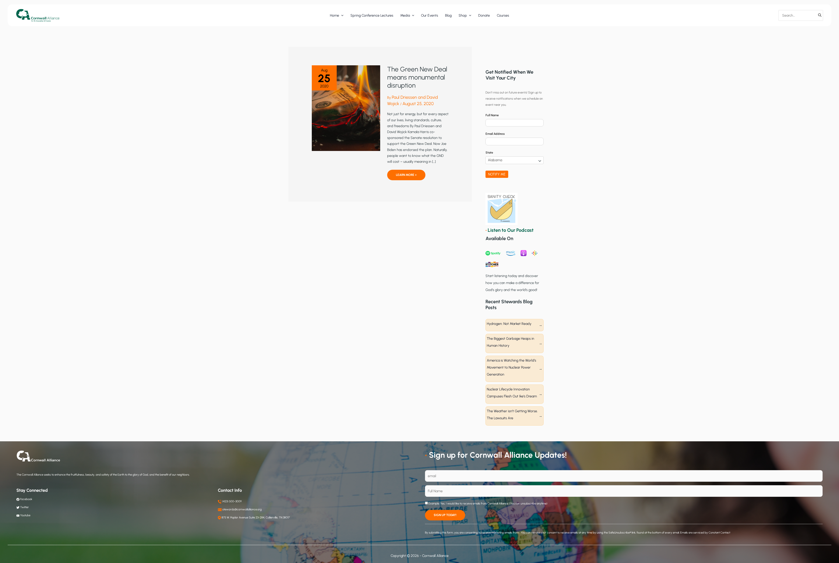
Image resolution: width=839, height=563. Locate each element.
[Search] (820, 15)
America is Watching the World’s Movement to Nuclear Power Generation (511, 367)
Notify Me (497, 174)
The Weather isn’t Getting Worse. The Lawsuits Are (512, 414)
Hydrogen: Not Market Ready (509, 324)
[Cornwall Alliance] (38, 15)
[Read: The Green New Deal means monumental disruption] (346, 108)
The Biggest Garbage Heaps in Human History (510, 342)
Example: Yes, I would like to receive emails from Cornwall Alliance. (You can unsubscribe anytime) (487, 503)
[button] (341, 15)
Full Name (492, 115)
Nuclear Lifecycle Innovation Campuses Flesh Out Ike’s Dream (512, 392)
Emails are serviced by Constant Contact (705, 532)
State (489, 152)
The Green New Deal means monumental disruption (417, 77)
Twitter (24, 507)
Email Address (495, 134)
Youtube (25, 515)
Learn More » (406, 176)
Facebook (25, 499)
